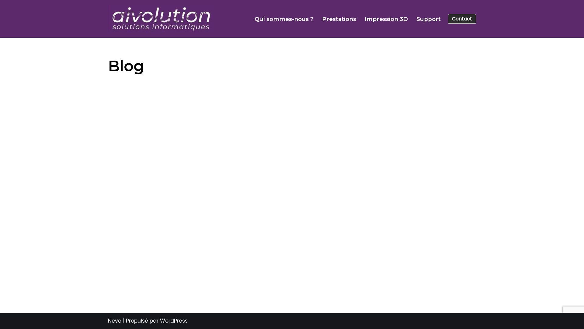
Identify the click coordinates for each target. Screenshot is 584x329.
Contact (462, 18)
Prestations (339, 19)
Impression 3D (386, 19)
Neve (114, 320)
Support (428, 19)
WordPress (174, 320)
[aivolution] (161, 18)
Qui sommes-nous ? (284, 19)
